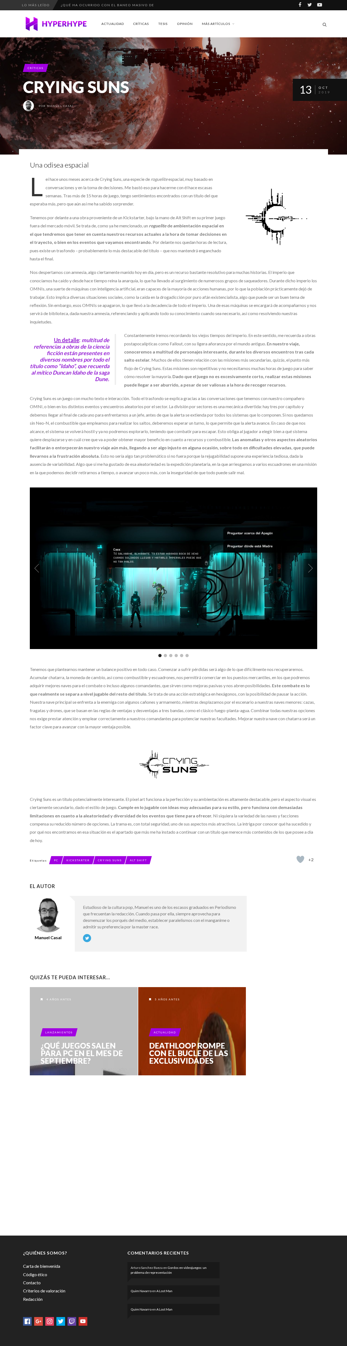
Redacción (33, 1299)
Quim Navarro (141, 1291)
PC (56, 860)
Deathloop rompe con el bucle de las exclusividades (188, 1053)
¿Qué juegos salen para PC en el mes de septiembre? (82, 1053)
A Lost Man (164, 1291)
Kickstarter (78, 860)
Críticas (141, 24)
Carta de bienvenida (41, 1266)
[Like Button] (300, 859)
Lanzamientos (59, 1032)
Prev (36, 568)
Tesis (163, 24)
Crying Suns (110, 860)
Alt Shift (138, 860)
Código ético (35, 1274)
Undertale (72, 5)
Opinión (185, 24)
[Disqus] (138, 1154)
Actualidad (112, 24)
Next (310, 568)
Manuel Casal (60, 105)
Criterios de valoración (44, 1290)
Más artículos (216, 24)
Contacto (32, 1282)
